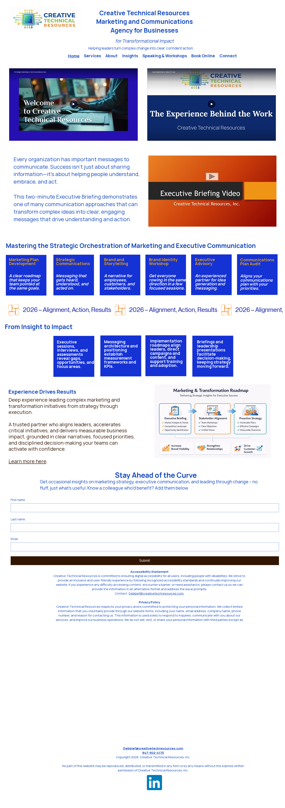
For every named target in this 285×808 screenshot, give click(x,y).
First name (18, 500)
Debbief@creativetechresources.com (153, 748)
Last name (18, 519)
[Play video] (73, 104)
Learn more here (27, 461)
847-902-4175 (153, 753)
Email (14, 539)
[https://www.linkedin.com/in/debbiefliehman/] (154, 782)
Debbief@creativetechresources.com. (156, 593)
